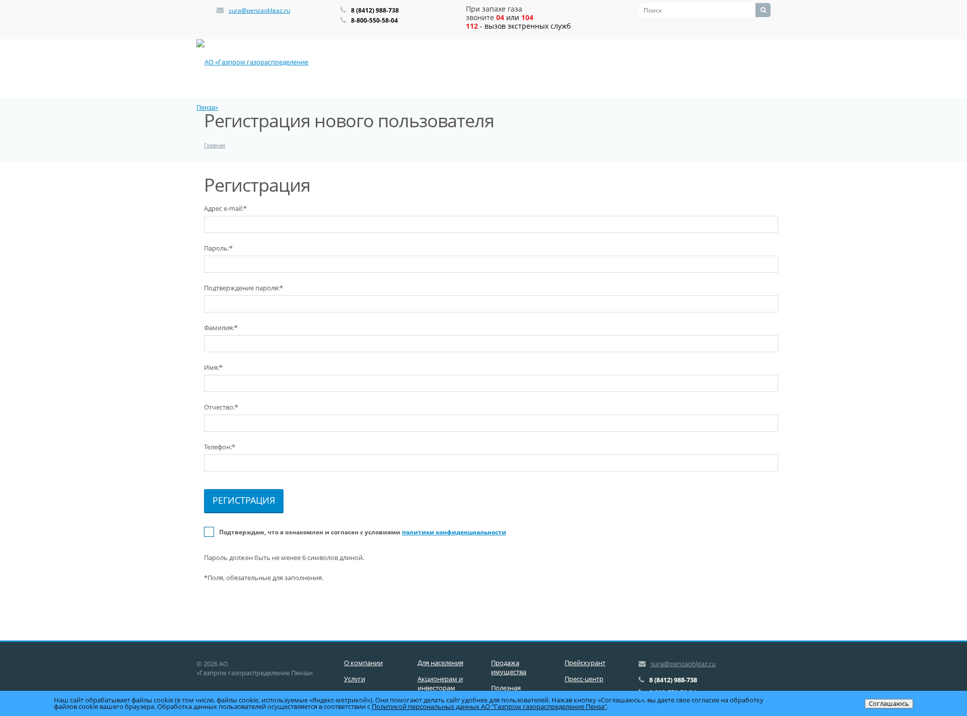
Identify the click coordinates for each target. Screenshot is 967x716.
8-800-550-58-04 (374, 20)
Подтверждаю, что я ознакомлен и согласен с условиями (362, 532)
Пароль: (218, 248)
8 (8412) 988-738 (375, 10)
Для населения (440, 662)
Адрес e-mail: (225, 208)
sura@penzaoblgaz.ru (259, 10)
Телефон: (219, 446)
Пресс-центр (584, 678)
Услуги (354, 678)
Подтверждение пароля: (243, 287)
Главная (214, 145)
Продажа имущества (508, 667)
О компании (363, 662)
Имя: (213, 367)
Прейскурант (585, 662)
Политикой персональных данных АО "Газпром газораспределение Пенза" (489, 706)
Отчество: (221, 407)
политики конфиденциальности (454, 532)
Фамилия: (221, 327)
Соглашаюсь (889, 703)
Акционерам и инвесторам (440, 683)
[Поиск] (763, 10)
